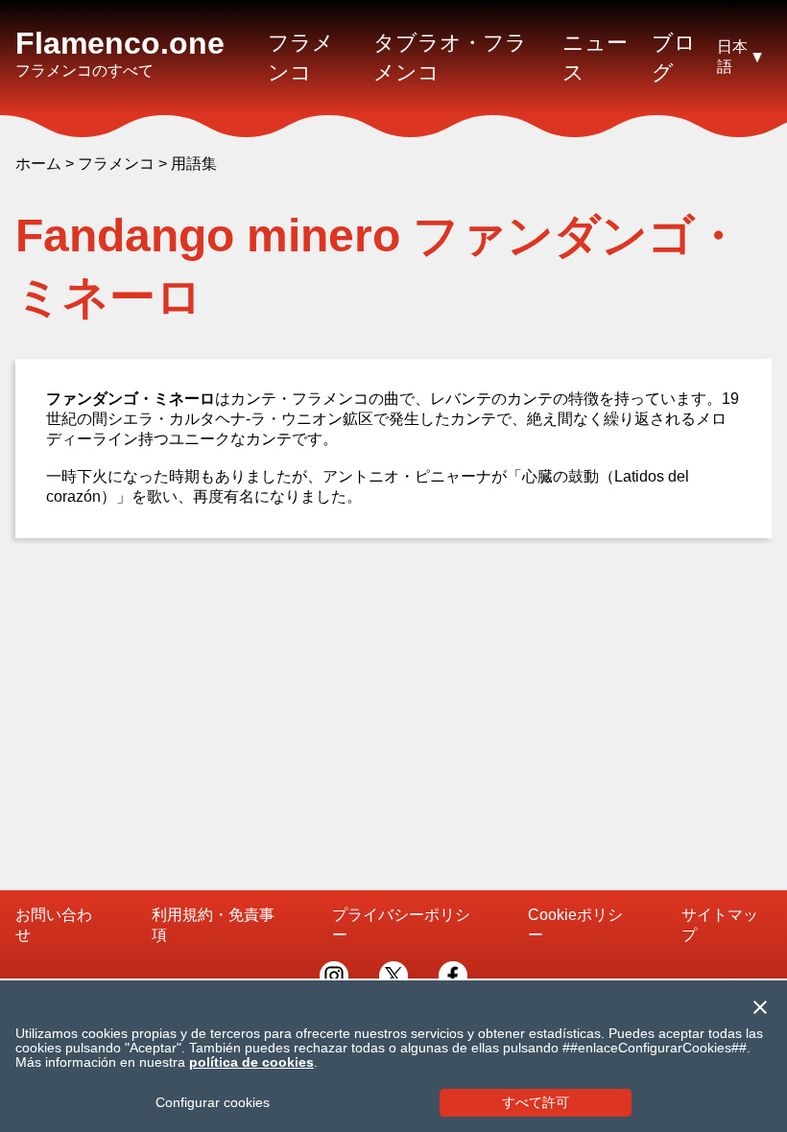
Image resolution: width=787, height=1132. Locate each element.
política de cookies (251, 1062)
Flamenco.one (120, 43)
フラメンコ (116, 163)
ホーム (38, 163)
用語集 (194, 163)
